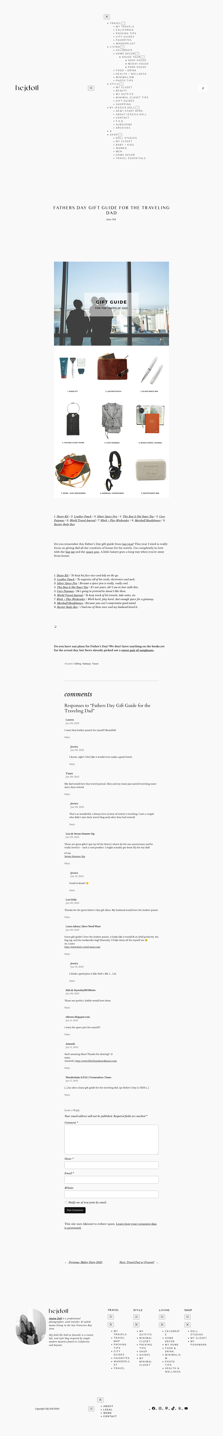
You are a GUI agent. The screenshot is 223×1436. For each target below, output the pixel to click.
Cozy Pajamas (65, 591)
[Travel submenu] (123, 23)
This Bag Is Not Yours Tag (138, 516)
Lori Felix (71, 899)
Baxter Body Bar (64, 524)
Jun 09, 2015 (72, 723)
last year (127, 544)
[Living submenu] (122, 47)
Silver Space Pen (107, 516)
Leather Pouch (82, 516)
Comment (71, 1122)
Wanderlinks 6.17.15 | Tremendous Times (88, 1077)
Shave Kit (62, 516)
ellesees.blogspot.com (78, 1017)
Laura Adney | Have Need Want (83, 926)
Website (68, 1188)
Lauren (70, 719)
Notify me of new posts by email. (87, 1202)
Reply (67, 737)
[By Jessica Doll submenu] (137, 107)
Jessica (74, 746)
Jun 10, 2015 (77, 876)
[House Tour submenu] (142, 57)
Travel (95, 663)
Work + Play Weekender (115, 520)
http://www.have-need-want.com (82, 947)
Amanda (70, 1044)
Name (69, 1158)
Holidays (86, 663)
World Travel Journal (82, 520)
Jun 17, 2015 (72, 1080)
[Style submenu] (121, 84)
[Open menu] (91, 88)
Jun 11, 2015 (72, 1020)
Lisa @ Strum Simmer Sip (80, 833)
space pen (92, 552)
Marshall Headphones (147, 520)
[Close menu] (107, 16)
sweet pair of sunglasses (137, 650)
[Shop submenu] (120, 134)
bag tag (70, 552)
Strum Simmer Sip (74, 856)
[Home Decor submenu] (137, 53)
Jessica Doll (55, 1318)
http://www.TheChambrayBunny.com (96, 1061)
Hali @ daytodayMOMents (81, 990)
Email (69, 1173)
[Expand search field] (203, 88)
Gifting (78, 663)
